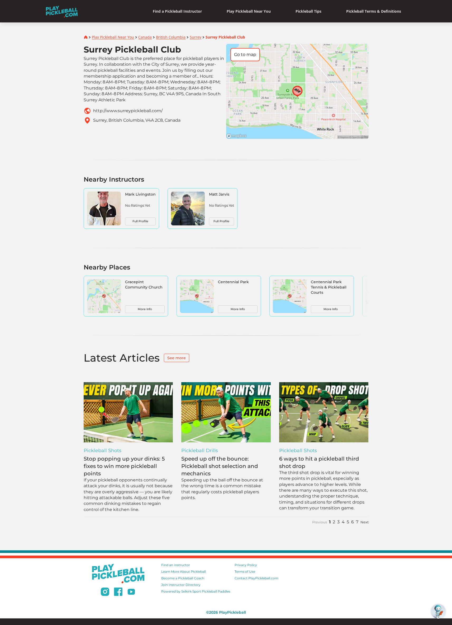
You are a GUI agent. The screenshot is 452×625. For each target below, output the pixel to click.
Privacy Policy (246, 565)
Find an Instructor (175, 565)
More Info (145, 309)
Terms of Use (245, 572)
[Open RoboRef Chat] (438, 611)
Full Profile (140, 221)
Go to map (245, 54)
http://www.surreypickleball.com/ (128, 110)
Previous (319, 522)
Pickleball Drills (199, 450)
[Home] (62, 11)
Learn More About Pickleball (183, 572)
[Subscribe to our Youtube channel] (131, 592)
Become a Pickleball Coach (182, 578)
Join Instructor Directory (181, 585)
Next (364, 522)
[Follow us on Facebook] (118, 592)
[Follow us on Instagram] (105, 592)
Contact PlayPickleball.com (256, 578)
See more (176, 358)
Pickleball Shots (102, 450)
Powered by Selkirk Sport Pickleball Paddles (195, 591)
